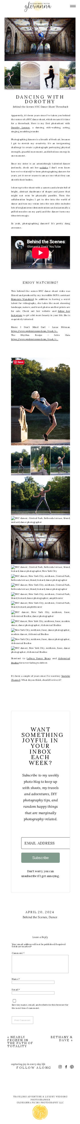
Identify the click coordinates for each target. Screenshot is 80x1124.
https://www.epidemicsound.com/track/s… (34, 331)
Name (16, 978)
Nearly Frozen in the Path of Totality (20, 1041)
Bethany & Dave (62, 1038)
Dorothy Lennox (20, 127)
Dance (53, 917)
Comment (18, 953)
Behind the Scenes (35, 917)
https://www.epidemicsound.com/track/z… (34, 339)
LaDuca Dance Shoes (38, 658)
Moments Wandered (22, 299)
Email (16, 989)
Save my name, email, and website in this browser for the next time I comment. (40, 1006)
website (44, 167)
